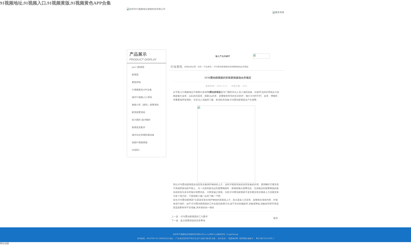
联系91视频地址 (250, 18)
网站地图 (4, 243)
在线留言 (228, 18)
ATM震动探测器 (213, 92)
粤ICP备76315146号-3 (265, 238)
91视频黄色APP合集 (142, 90)
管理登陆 (243, 238)
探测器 (135, 74)
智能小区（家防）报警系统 (145, 105)
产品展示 (174, 18)
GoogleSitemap (232, 234)
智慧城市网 (233, 238)
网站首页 (132, 18)
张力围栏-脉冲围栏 (141, 120)
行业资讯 (192, 18)
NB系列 (135, 150)
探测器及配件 (138, 127)
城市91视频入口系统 (142, 97)
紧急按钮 (136, 82)
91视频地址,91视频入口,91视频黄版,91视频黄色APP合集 (55, 2)
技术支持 (210, 18)
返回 (275, 218)
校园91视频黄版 (140, 142)
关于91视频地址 (153, 18)
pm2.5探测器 (138, 67)
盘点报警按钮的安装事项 (192, 220)
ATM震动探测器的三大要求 (194, 216)
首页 (200, 67)
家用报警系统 (138, 112)
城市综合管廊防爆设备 (143, 135)
